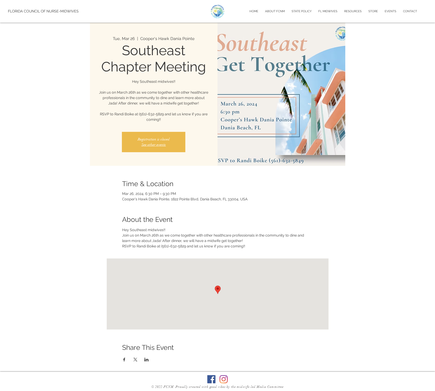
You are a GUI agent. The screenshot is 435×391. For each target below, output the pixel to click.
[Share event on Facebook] (124, 359)
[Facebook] (211, 379)
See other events (153, 144)
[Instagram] (224, 379)
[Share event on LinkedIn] (146, 359)
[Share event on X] (135, 359)
